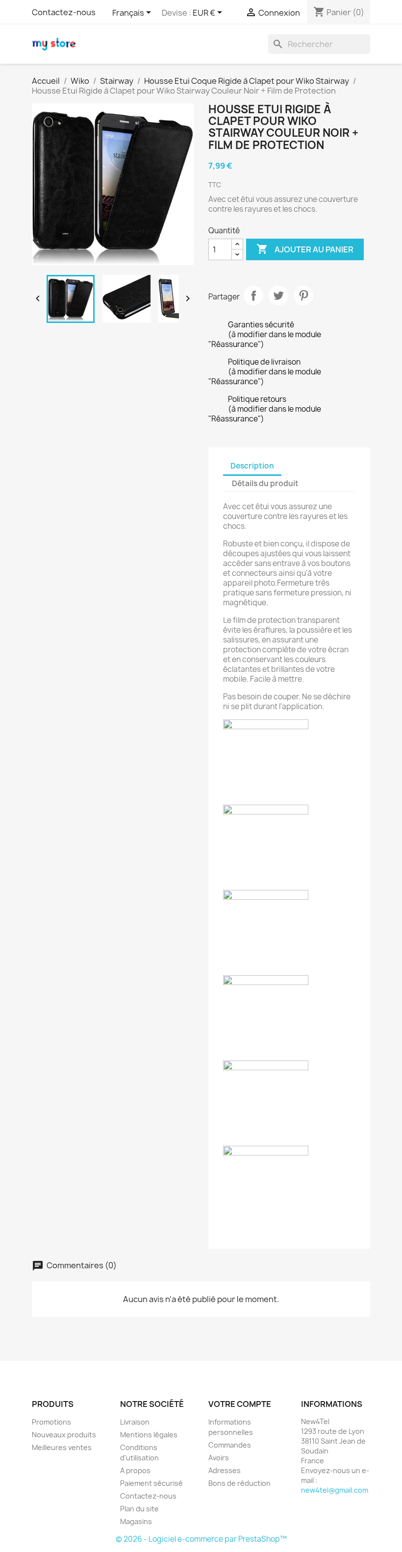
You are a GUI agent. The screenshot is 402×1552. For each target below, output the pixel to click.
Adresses (224, 1470)
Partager (253, 295)
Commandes (229, 1445)
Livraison (135, 1422)
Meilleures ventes (62, 1447)
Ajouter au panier (304, 249)
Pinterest (303, 295)
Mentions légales (148, 1434)
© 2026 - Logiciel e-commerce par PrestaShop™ (201, 1539)
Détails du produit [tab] (265, 483)
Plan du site (139, 1508)
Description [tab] (252, 466)
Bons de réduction (239, 1483)
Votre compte (239, 1404)
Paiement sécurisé (151, 1483)
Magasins (136, 1521)
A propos (135, 1470)
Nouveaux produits (64, 1434)
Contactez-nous (64, 12)
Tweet (278, 295)
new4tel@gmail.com (334, 1490)
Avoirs (218, 1457)
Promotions (51, 1422)
